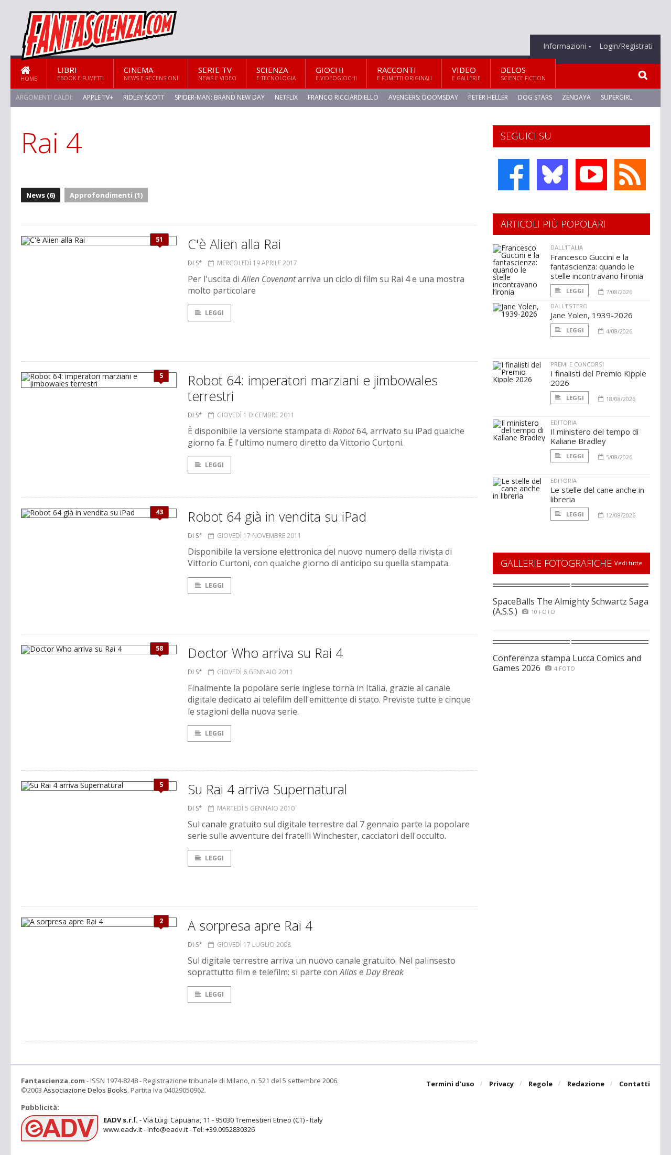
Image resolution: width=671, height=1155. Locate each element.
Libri (80, 73)
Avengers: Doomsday (423, 97)
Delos (523, 73)
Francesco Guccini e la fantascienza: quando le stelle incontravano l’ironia (596, 266)
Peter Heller (488, 97)
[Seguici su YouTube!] (591, 174)
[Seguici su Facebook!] (514, 174)
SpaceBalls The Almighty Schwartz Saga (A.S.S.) (570, 606)
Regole (540, 1083)
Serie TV (217, 73)
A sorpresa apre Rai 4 (250, 925)
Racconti (404, 73)
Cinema (151, 73)
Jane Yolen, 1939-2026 (591, 315)
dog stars (535, 97)
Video (466, 73)
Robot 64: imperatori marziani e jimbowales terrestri (313, 388)
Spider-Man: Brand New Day (220, 97)
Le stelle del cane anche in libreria (597, 494)
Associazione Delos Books (85, 1090)
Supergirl (616, 97)
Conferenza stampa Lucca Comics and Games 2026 (567, 663)
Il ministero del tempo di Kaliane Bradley (594, 436)
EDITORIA (563, 422)
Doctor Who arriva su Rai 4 (265, 653)
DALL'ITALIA (566, 247)
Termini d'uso (450, 1083)
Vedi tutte (628, 563)
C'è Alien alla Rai (234, 244)
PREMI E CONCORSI (577, 364)
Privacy (501, 1083)
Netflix (286, 97)
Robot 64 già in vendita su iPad (277, 516)
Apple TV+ (98, 97)
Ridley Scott (144, 97)
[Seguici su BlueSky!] (552, 174)
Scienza (276, 73)
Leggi (214, 312)
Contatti (634, 1083)
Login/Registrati (626, 46)
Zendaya (576, 97)
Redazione (585, 1083)
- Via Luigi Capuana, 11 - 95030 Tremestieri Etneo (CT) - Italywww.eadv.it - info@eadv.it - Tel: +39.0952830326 (213, 1124)
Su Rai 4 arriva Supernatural (267, 789)
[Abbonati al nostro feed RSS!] (630, 174)
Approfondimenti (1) (106, 195)
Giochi (336, 73)
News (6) (40, 195)
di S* (195, 262)
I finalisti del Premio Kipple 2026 (598, 378)
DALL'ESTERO (569, 306)
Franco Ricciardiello (343, 97)
